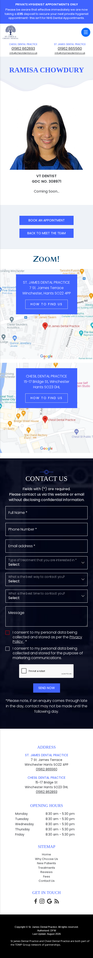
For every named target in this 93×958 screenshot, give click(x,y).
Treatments (46, 868)
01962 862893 (23, 48)
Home (46, 854)
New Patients (46, 863)
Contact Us (47, 881)
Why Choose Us (46, 859)
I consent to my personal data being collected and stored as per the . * (47, 637)
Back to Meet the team (46, 233)
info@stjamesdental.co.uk (70, 53)
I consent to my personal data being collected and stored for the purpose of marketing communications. (48, 653)
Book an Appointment (46, 220)
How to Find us (46, 304)
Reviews (46, 872)
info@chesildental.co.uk (23, 53)
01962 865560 (70, 48)
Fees (46, 876)
